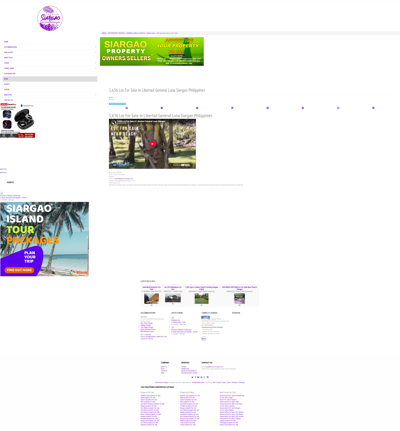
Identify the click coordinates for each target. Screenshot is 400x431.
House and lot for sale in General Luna (232, 396)
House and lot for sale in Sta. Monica (232, 412)
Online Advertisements (189, 371)
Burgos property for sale (149, 406)
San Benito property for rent (189, 414)
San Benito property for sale (150, 410)
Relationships (177, 322)
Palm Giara (144, 317)
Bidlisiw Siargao (146, 325)
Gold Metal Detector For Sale (152, 288)
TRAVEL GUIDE (9, 68)
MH (214, 382)
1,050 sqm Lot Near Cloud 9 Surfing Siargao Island (201, 288)
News (162, 369)
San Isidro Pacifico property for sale (152, 404)
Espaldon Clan (175, 320)
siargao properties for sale (117, 104)
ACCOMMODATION (10, 47)
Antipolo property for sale (149, 425)
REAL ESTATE (8, 52)
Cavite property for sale (188, 425)
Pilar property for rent (187, 402)
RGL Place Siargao (147, 323)
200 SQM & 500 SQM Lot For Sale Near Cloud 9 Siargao (239, 288)
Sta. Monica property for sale (150, 408)
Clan (184, 322)
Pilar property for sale (148, 402)
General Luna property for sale (150, 396)
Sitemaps (241, 382)
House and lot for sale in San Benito (231, 414)
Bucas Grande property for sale (151, 414)
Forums (183, 367)
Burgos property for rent (188, 408)
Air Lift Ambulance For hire (172, 288)
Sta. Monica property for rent (189, 410)
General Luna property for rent (190, 396)
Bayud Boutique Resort (148, 329)
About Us (164, 367)
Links (162, 373)
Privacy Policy (221, 382)
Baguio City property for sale (150, 421)
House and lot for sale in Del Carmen (232, 416)
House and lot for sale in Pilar (229, 402)
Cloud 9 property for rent (188, 400)
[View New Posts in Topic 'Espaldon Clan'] (172, 317)
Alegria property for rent (188, 412)
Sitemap (234, 382)
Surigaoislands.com (198, 382)
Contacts (164, 371)
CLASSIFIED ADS (9, 74)
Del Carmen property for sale (150, 412)
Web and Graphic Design (189, 373)
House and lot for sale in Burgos (230, 408)
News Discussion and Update (11, 198)
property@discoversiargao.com (124, 179)
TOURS (6, 63)
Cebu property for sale (187, 423)
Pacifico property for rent (188, 406)
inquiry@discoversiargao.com (214, 367)
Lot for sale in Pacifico (227, 406)
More (204, 339)
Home (6, 42)
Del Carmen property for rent (189, 416)
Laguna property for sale (228, 421)
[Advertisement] (50, 152)
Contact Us (8, 100)
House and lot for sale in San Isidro (231, 404)
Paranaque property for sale (229, 423)
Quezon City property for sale (189, 418)
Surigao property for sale (149, 416)
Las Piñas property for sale (149, 423)
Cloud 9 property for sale (149, 400)
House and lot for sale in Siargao (230, 418)
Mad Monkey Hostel (147, 331)
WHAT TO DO (8, 58)
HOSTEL (150, 339)
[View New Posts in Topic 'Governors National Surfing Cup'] (1, 193)
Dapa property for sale (148, 398)
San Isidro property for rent (189, 404)
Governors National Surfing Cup (10, 196)
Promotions (185, 369)
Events (24, 198)
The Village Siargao (147, 327)
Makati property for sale (188, 421)
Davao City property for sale (229, 425)
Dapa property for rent (187, 398)
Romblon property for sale (149, 418)
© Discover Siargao (162, 382)
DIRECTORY (8, 95)
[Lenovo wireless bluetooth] (17, 120)
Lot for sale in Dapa (226, 398)
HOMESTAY (160, 336)
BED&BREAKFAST (151, 336)
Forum (6, 89)
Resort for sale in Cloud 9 (228, 400)
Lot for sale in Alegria (227, 410)
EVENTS (7, 84)
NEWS (6, 79)
